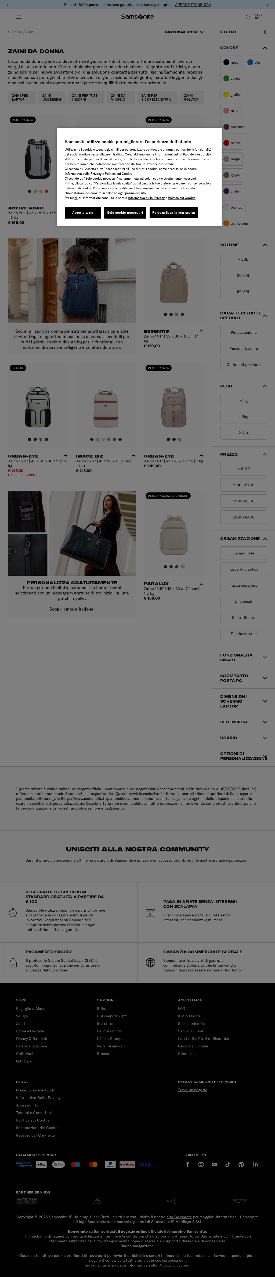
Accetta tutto (82, 213)
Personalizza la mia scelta (173, 213)
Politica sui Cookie (118, 174)
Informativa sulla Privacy (83, 174)
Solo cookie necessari (125, 213)
